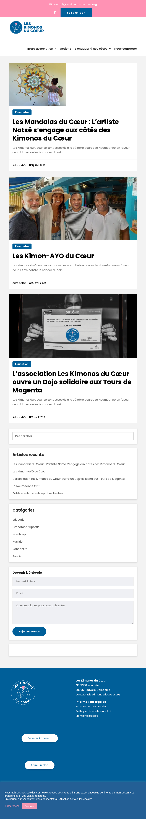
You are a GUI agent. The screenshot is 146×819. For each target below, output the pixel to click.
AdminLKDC (19, 165)
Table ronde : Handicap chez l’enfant (38, 493)
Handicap (19, 534)
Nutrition (18, 542)
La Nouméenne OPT (26, 486)
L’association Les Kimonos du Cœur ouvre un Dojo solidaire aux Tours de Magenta (71, 382)
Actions (65, 49)
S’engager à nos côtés (91, 49)
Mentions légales (87, 716)
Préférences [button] (12, 806)
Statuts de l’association (91, 706)
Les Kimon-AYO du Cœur (53, 256)
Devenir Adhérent (40, 738)
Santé (16, 556)
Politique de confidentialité (93, 711)
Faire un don (76, 12)
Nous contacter (125, 49)
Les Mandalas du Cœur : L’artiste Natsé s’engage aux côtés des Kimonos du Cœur (65, 130)
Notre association (40, 49)
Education (21, 364)
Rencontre (22, 112)
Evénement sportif (25, 527)
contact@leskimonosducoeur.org (75, 4)
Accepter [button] (30, 806)
